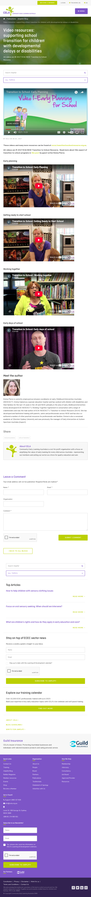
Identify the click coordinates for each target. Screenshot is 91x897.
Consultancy (66, 771)
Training (6, 767)
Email (49, 487)
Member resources (9, 778)
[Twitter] (77, 887)
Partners (36, 774)
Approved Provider (68, 778)
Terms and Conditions (11, 884)
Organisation (7, 499)
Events (5, 782)
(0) (86, 3)
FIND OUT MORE (45, 708)
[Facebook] (73, 887)
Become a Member (47, 3)
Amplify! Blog (23, 19)
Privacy (16, 882)
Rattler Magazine (9, 774)
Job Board (65, 774)
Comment (7, 511)
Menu (82, 11)
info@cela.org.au (11, 803)
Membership (66, 764)
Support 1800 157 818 (13, 800)
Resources (65, 782)
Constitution (7, 882)
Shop (5, 785)
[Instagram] (86, 887)
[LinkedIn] (81, 887)
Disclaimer (25, 882)
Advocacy (65, 767)
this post (35, 153)
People (35, 767)
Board (35, 771)
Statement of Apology (40, 785)
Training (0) (75, 3)
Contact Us (7, 764)
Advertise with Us (39, 789)
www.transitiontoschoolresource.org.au (68, 145)
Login (63, 3)
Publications (11, 19)
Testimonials (37, 782)
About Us (36, 764)
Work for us (35, 882)
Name (6, 487)
